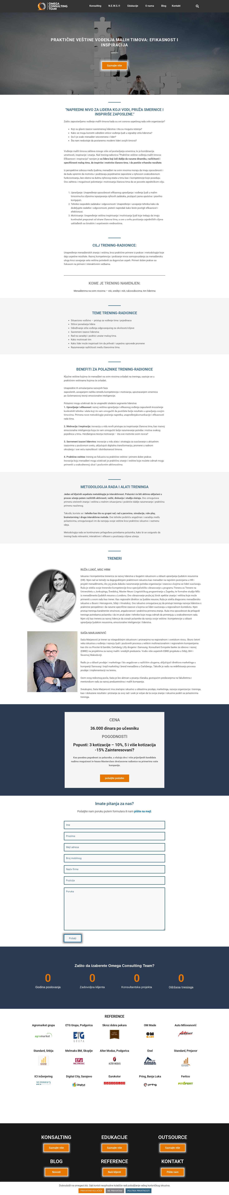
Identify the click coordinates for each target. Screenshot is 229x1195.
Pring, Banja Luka (150, 1076)
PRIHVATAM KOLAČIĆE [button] (91, 1190)
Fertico (185, 1076)
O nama (149, 5)
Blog (163, 5)
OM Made (150, 1025)
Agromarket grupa (43, 1025)
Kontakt (176, 5)
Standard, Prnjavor (185, 1050)
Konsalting (95, 5)
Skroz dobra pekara (114, 1025)
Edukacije (132, 5)
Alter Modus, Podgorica (114, 1050)
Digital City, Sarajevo (79, 1076)
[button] (96, 6)
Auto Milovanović (185, 1025)
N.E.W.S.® (114, 5)
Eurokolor (115, 1076)
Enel (150, 1050)
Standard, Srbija (43, 1050)
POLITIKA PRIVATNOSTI (138, 1190)
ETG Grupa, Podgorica (79, 1025)
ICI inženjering (43, 1076)
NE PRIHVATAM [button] (114, 1190)
